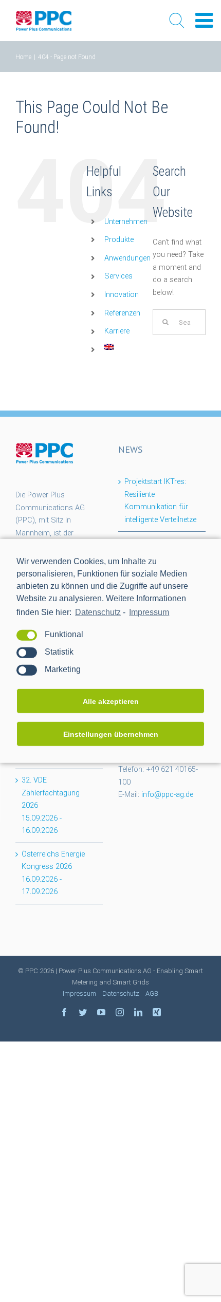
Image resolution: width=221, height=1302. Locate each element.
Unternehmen (126, 221)
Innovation (121, 294)
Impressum (149, 612)
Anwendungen (127, 258)
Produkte (119, 239)
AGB (151, 993)
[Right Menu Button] (204, 20)
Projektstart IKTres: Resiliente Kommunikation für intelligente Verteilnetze (160, 500)
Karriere (117, 331)
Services (118, 276)
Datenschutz (98, 612)
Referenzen (122, 313)
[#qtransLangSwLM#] (109, 349)
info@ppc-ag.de (167, 794)
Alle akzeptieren (111, 701)
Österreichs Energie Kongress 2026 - (53, 873)
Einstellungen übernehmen (110, 734)
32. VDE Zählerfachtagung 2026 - (51, 805)
